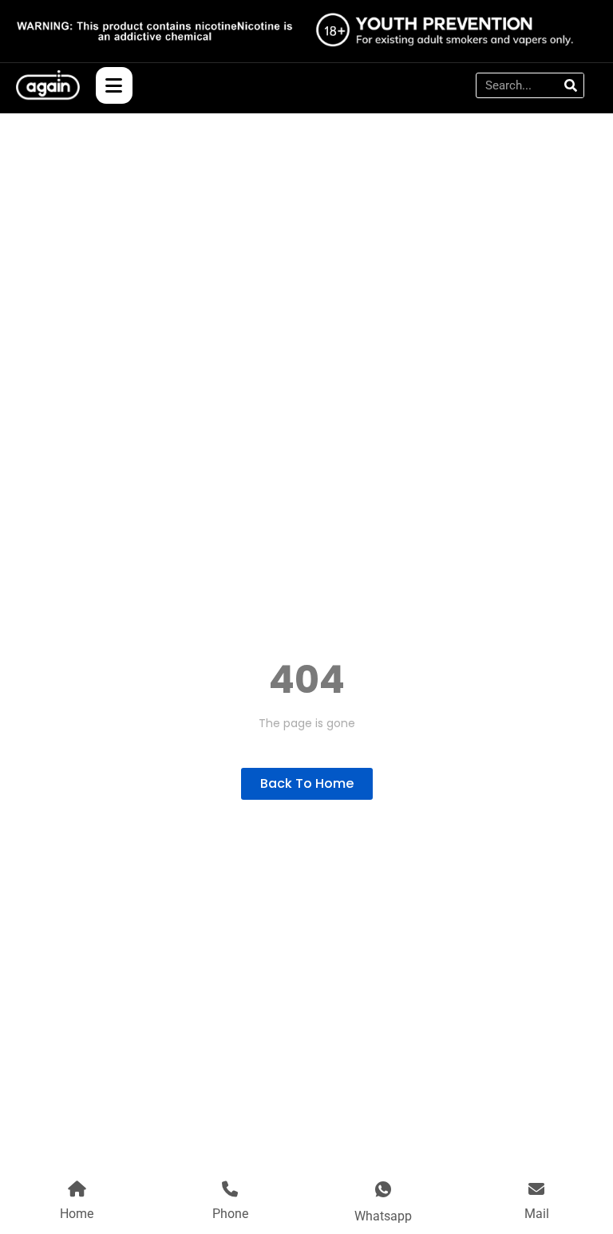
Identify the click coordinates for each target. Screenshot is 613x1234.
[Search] (570, 85)
